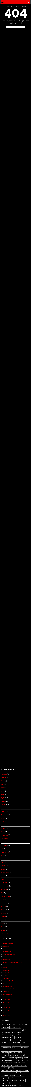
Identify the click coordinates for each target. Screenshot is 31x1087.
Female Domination (7, 1062)
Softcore (3, 910)
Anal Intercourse (6, 1030)
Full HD (11, 1068)
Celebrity (3, 811)
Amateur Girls (5, 1027)
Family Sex (16, 1060)
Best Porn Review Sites (9, 954)
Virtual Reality (5, 933)
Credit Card (15, 1047)
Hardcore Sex (5, 852)
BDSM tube (6, 949)
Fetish (2, 832)
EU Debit (19, 1057)
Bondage (19, 1040)
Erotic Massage (12, 1057)
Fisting (3, 1065)
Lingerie (3, 869)
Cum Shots (10, 1050)
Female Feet (17, 1062)
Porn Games (4, 883)
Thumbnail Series (7, 1005)
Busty (9, 1042)
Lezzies (22, 1083)
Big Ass (13, 1032)
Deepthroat (5, 1052)
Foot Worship (23, 1065)
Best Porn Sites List (8, 957)
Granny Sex (11, 1073)
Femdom (3, 828)
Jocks (20, 1080)
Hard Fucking (5, 1075)
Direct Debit (12, 1052)
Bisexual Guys (5, 1037)
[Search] (28, 2)
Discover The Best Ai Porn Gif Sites (12, 962)
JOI (24, 1080)
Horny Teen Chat (7, 986)
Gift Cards (18, 1070)
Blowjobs (3, 804)
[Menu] (2, 2)
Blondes (13, 1040)
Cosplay (18, 1045)
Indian (2, 855)
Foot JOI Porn (6, 970)
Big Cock (20, 1035)
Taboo (3, 920)
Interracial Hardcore (22, 1078)
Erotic (22, 1055)
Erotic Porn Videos (8, 965)
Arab (2, 784)
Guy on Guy (19, 1073)
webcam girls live (7, 1010)
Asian (2, 788)
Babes (13, 1030)
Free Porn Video (7, 973)
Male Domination (12, 1085)
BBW (2, 791)
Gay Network (5, 1070)
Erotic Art (4, 1057)
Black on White (6, 1040)
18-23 (26, 1025)
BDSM (2, 794)
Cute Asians (18, 1050)
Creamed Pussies (6, 1047)
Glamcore (4, 1073)
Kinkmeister (6, 991)
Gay (2, 842)
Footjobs (16, 1065)
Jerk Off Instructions (12, 1080)
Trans (2, 927)
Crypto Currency (24, 1047)
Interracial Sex (5, 859)
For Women (5, 1068)
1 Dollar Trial (5, 1025)
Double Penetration (14, 1055)
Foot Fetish (9, 1065)
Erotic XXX (5, 967)
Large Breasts (5, 1083)
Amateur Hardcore (15, 1027)
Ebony (3, 818)
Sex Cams (4, 903)
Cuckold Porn (6, 959)
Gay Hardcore (17, 1068)
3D (10, 1025)
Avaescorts (6, 946)
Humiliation (12, 1078)
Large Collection (14, 1083)
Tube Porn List (6, 1007)
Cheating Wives (16, 1042)
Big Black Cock (20, 1032)
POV (2, 893)
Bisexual (3, 801)
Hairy (2, 849)
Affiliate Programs (8, 944)
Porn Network (5, 886)
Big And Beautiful (6, 1032)
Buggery (4, 1042)
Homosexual (20, 1075)
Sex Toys (3, 906)
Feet (2, 825)
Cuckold (4, 1050)
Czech (24, 1050)
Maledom (4, 1085)
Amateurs (4, 774)
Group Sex (4, 845)
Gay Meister (6, 978)
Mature (3, 876)
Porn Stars (4, 889)
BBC (25, 1030)
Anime (3, 781)
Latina (2, 862)
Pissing (3, 879)
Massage (21, 1085)
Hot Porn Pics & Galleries (9, 989)
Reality (3, 900)
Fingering (24, 1062)
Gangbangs (4, 838)
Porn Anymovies (7, 997)
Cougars (23, 1045)
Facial (2, 821)
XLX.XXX (5, 1013)
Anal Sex (3, 777)
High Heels (12, 1075)
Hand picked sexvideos (9, 981)
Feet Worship (24, 1060)
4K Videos (14, 1025)
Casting (3, 808)
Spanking (3, 913)
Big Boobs (13, 1035)
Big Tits (3, 798)
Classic (3, 1045)
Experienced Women (7, 1060)
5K (19, 1025)
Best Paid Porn (7, 951)
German (12, 1070)
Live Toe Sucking (7, 994)
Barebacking (20, 1030)
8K (22, 1025)
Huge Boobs (5, 1078)
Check (23, 1042)
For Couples (4, 835)
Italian (3, 1080)
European (25, 1057)
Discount (19, 1052)
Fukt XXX (5, 975)
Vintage (3, 930)
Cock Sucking (10, 1045)
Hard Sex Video (7, 983)
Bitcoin (12, 1037)
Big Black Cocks (6, 1035)
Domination (5, 1055)
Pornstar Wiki (6, 999)
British (24, 1040)
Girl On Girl (25, 1070)
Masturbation (5, 872)
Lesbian (3, 866)
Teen (2, 923)
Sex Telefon (6, 1002)
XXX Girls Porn (6, 1015)
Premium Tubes (5, 896)
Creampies (4, 815)
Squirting (3, 916)
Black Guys (18, 1037)
